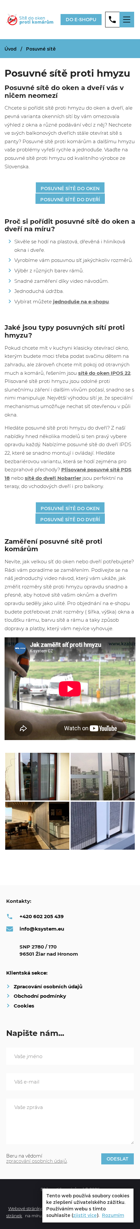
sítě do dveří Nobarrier (53, 478)
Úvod (11, 49)
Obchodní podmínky (40, 996)
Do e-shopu (81, 19)
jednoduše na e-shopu (81, 301)
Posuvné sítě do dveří (70, 199)
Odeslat (117, 1158)
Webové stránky (25, 1208)
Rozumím (113, 1215)
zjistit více (85, 1215)
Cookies (24, 1006)
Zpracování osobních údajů (48, 986)
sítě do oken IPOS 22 (104, 373)
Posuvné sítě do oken (70, 188)
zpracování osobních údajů (36, 1161)
